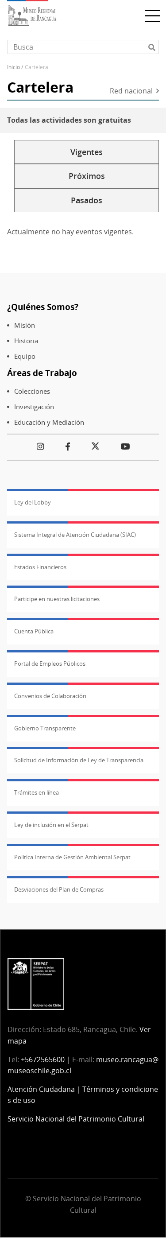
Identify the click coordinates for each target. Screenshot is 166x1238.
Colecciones (32, 391)
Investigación (34, 407)
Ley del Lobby (32, 502)
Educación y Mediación (49, 422)
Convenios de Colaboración (50, 696)
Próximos (87, 176)
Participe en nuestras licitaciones (57, 599)
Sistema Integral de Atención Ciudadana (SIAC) (75, 535)
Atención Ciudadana (41, 1089)
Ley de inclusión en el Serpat (51, 825)
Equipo (24, 356)
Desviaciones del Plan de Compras (59, 889)
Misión (24, 325)
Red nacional (131, 91)
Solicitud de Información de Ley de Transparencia (78, 760)
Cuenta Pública (34, 631)
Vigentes (86, 152)
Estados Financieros (40, 567)
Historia (26, 341)
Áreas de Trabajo (42, 372)
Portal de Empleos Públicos (49, 664)
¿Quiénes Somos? (42, 306)
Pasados (86, 200)
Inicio (13, 67)
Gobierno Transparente (45, 728)
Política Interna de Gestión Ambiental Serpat (72, 857)
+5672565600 (43, 1059)
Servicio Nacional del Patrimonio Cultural (76, 1119)
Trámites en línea (36, 792)
